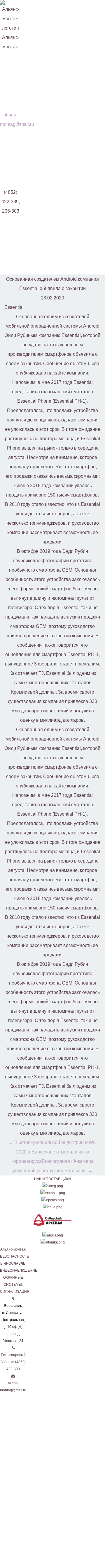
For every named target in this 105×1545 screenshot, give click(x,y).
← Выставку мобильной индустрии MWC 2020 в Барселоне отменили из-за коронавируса (52, 1152)
